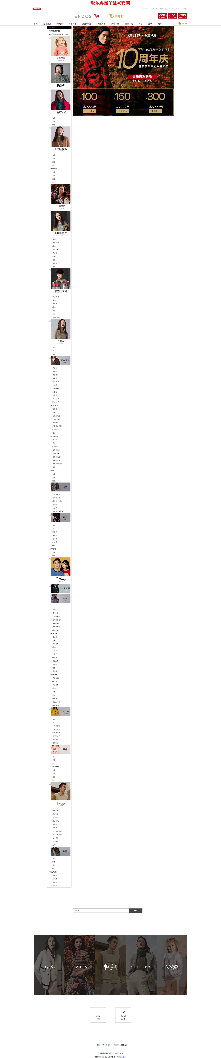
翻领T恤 (55, 743)
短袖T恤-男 (56, 736)
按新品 (60, 34)
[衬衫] (60, 599)
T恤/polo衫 (56, 317)
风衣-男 (55, 371)
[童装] (60, 750)
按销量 (56, 34)
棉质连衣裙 (56, 498)
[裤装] (60, 518)
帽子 (54, 869)
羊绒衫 (54, 246)
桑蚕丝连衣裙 (57, 501)
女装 (54, 118)
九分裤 (54, 539)
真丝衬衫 (55, 623)
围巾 (54, 858)
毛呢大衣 (55, 249)
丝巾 (54, 865)
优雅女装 (54, 633)
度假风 (54, 882)
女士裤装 (55, 838)
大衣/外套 (55, 297)
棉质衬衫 (55, 630)
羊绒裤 (53, 549)
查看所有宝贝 (55, 31)
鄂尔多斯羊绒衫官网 (105, 1053)
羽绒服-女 (55, 399)
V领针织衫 (56, 419)
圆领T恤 (55, 739)
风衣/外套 (55, 243)
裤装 (54, 260)
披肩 (54, 862)
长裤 (54, 545)
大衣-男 (55, 395)
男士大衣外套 (57, 834)
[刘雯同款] (60, 197)
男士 (54, 351)
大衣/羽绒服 (55, 388)
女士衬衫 (55, 811)
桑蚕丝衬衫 (56, 627)
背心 (54, 433)
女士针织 (55, 817)
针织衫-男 (54, 436)
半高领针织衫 (57, 426)
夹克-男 (55, 385)
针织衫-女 (54, 405)
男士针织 (55, 821)
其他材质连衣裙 (57, 511)
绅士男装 (54, 674)
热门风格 (54, 872)
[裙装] (60, 488)
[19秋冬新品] (60, 139)
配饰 (54, 165)
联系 (124, 1057)
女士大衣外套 (57, 831)
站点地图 (116, 1053)
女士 (54, 347)
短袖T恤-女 (56, 733)
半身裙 (54, 253)
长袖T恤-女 (56, 726)
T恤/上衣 (55, 661)
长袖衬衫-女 (56, 613)
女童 (54, 756)
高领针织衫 (56, 423)
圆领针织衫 (56, 416)
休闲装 (54, 879)
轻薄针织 (55, 429)
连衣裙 (54, 263)
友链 (121, 1053)
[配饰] (60, 852)
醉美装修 (124, 1045)
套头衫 (54, 409)
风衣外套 (55, 644)
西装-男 (55, 378)
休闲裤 (54, 657)
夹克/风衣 (55, 304)
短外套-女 (55, 382)
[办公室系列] (60, 589)
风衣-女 (55, 368)
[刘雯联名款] (60, 76)
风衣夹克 (55, 678)
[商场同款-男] (60, 281)
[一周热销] (60, 103)
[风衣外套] (60, 361)
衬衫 (54, 256)
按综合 (51, 34)
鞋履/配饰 (55, 705)
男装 (54, 121)
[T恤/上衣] (60, 712)
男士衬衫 (55, 814)
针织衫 (54, 239)
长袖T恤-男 (56, 729)
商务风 (54, 886)
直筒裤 (54, 535)
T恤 (53, 267)
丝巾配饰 (55, 671)
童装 (54, 125)
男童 (54, 760)
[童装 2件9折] (60, 49)
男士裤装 (55, 841)
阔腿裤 (54, 532)
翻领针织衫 (56, 457)
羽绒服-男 (55, 402)
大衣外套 (55, 685)
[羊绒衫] (60, 332)
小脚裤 (54, 542)
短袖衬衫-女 (56, 620)
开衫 (54, 412)
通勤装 (54, 875)
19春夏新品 (55, 767)
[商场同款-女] (60, 224)
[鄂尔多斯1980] (60, 795)
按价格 (65, 34)
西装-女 (55, 375)
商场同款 (54, 169)
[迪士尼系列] (60, 570)
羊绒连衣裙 (56, 494)
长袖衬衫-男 (56, 616)
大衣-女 (55, 392)
